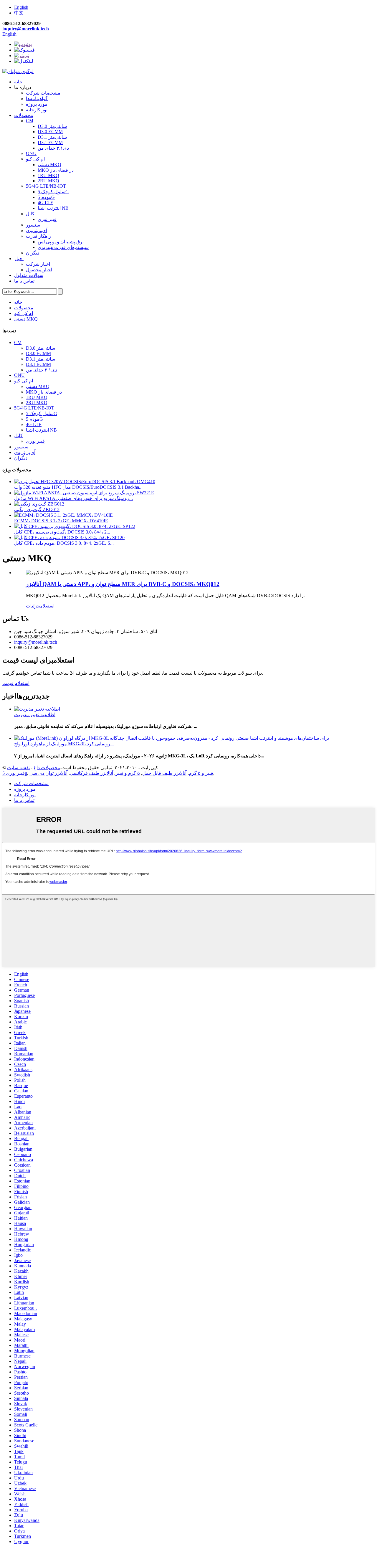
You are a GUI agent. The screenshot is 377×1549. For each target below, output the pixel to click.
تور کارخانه (36, 109)
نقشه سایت (18, 767)
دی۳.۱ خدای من (53, 148)
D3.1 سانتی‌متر (52, 137)
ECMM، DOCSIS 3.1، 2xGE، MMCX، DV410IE (61, 520)
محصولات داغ (47, 767)
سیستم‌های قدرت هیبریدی (63, 247)
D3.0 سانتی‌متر (52, 126)
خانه (18, 81)
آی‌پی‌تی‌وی (36, 230)
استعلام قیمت (15, 683)
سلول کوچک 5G (53, 191)
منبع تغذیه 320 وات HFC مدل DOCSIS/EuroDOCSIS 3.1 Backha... (78, 487)
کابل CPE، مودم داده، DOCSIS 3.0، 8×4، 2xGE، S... (64, 543)
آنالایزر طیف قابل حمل (164, 773)
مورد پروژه (36, 104)
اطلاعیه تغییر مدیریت (34, 714)
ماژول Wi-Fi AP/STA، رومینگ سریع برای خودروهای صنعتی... (73, 498)
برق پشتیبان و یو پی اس (61, 241)
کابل (30, 213)
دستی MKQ (49, 164)
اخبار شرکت (38, 264)
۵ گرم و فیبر (127, 773)
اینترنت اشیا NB (53, 208)
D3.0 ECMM (50, 131)
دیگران (32, 252)
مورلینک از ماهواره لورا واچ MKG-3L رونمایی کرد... (64, 743)
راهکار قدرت (38, 236)
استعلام (47, 605)
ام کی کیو (35, 158)
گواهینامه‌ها (37, 98)
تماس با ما (24, 280)
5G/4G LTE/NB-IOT (46, 186)
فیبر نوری (47, 219)
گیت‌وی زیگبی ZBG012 (36, 509)
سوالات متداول (28, 275)
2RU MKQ (48, 180)
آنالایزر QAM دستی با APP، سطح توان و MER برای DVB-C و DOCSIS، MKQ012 (122, 584)
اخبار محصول (39, 269)
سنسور (33, 224)
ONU (31, 153)
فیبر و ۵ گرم (201, 773)
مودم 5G (46, 197)
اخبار (19, 258)
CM (29, 120)
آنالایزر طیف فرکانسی (91, 773)
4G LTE (45, 202)
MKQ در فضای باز (56, 170)
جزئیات (33, 605)
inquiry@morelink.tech (25, 28)
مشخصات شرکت (43, 92)
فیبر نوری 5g (14, 773)
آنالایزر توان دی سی (48, 773)
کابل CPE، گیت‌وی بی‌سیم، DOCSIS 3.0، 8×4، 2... (62, 531)
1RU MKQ (48, 175)
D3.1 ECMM (50, 142)
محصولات (23, 115)
